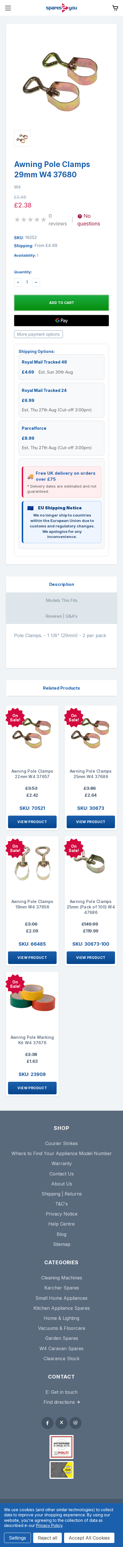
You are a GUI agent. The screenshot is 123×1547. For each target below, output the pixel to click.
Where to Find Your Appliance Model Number (61, 1153)
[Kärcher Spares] (61, 1470)
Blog (61, 1234)
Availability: (26, 255)
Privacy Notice (62, 1214)
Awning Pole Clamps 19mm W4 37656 (32, 904)
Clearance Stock (61, 1358)
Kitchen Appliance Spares (61, 1308)
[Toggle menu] (8, 8)
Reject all (47, 1538)
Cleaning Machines (61, 1278)
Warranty (61, 1163)
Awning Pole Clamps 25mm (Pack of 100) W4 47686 (91, 907)
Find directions (59, 1402)
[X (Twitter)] (61, 1423)
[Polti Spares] (61, 1447)
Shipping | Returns (61, 1194)
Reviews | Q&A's (61, 616)
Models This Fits (62, 600)
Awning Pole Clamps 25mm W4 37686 (91, 774)
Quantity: (23, 272)
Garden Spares (61, 1338)
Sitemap (61, 1244)
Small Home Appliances (61, 1298)
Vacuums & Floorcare (61, 1328)
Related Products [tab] (61, 688)
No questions (88, 220)
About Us (61, 1184)
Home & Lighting (61, 1318)
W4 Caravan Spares (61, 1348)
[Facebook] (47, 1423)
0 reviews (58, 220)
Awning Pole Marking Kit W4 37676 (32, 1040)
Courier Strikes (61, 1143)
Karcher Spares (61, 1288)
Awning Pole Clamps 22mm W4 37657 (32, 774)
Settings (17, 1538)
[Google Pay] (61, 320)
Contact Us (61, 1174)
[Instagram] (76, 1423)
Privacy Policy (49, 1525)
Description (61, 584)
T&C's (61, 1204)
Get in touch (64, 1392)
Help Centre (61, 1224)
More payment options (38, 334)
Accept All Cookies (89, 1538)
